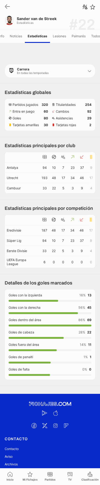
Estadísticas (37, 36)
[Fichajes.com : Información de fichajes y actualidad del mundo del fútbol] (50, 404)
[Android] (44, 412)
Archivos (11, 464)
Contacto (12, 449)
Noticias (16, 36)
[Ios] (55, 412)
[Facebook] (33, 425)
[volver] (7, 7)
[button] (50, 70)
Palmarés (79, 36)
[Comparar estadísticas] (85, 7)
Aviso (9, 456)
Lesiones (59, 36)
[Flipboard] (66, 425)
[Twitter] (44, 425)
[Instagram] (55, 425)
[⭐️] (92, 7)
